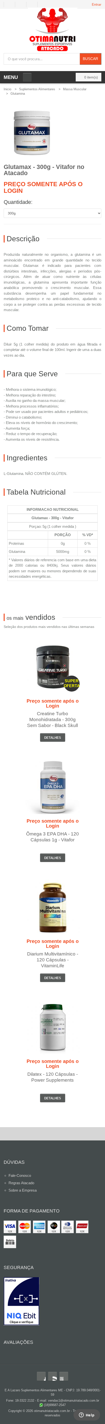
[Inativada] (52, 1301)
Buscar (90, 59)
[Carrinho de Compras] (34, 4)
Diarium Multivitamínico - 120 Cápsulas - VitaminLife (52, 959)
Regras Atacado (21, 1183)
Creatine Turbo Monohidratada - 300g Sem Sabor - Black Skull (52, 719)
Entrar (96, 4)
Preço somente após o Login (43, 187)
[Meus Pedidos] (9, 4)
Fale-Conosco (20, 1175)
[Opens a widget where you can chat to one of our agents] (86, 1415)
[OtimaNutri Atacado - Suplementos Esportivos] (52, 30)
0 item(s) (91, 77)
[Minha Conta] (22, 4)
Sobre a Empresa (23, 1190)
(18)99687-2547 (54, 1405)
